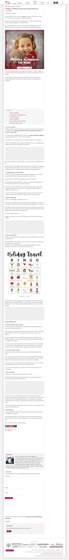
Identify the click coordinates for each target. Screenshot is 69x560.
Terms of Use (49, 551)
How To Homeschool (20, 3)
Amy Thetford (9, 454)
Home (6, 6)
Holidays (13, 6)
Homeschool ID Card (42, 3)
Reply (9, 531)
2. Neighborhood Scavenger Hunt (17, 115)
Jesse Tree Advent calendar (36, 135)
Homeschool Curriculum (27, 3)
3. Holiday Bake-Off (14, 117)
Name (7, 487)
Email (6, 492)
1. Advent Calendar (14, 113)
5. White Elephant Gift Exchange (17, 121)
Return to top (9, 550)
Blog (9, 6)
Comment (7, 476)
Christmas (18, 6)
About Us (48, 3)
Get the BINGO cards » (10, 321)
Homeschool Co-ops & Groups (35, 2)
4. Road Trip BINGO (14, 119)
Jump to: (10, 110)
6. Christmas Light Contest (15, 123)
